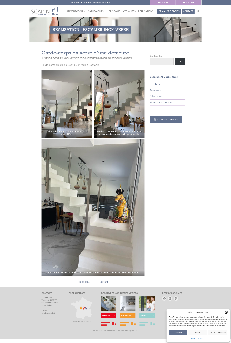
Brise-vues (156, 96)
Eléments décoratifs (161, 102)
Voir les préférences (217, 332)
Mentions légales (197, 338)
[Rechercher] (180, 61)
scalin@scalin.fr (49, 313)
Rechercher (156, 56)
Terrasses (155, 90)
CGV (137, 331)
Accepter (178, 332)
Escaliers (155, 84)
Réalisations (145, 11)
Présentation (75, 11)
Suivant (104, 281)
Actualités (129, 11)
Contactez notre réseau (81, 321)
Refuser (198, 332)
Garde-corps (95, 11)
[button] (226, 312)
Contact (188, 11)
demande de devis (169, 11)
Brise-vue (114, 11)
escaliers (163, 2)
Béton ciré (188, 2)
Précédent (84, 281)
